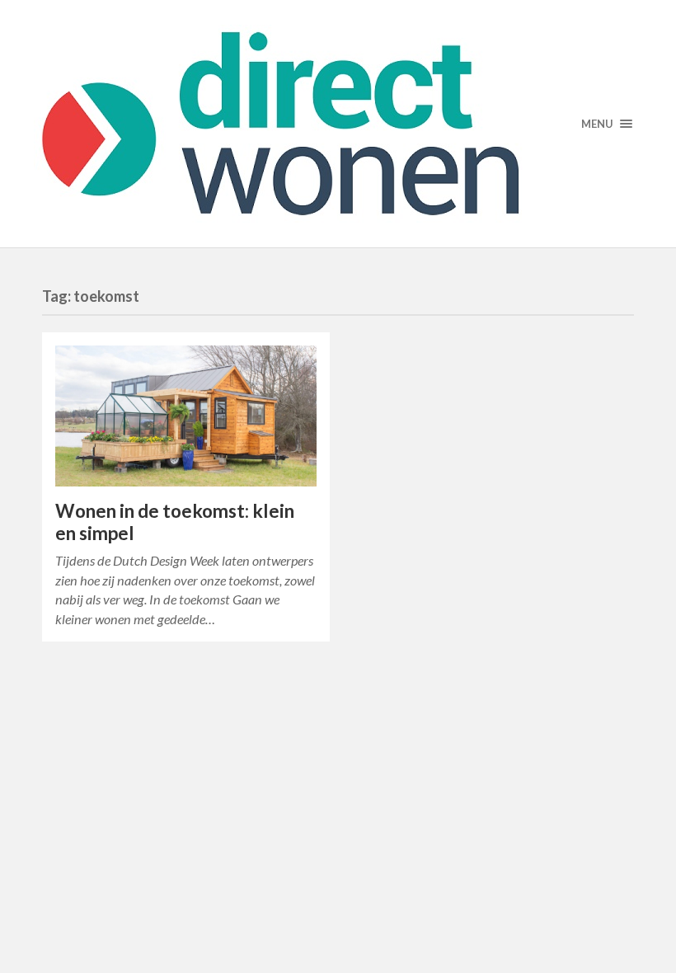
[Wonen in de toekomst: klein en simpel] (186, 416)
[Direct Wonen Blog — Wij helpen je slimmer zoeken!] (338, 124)
